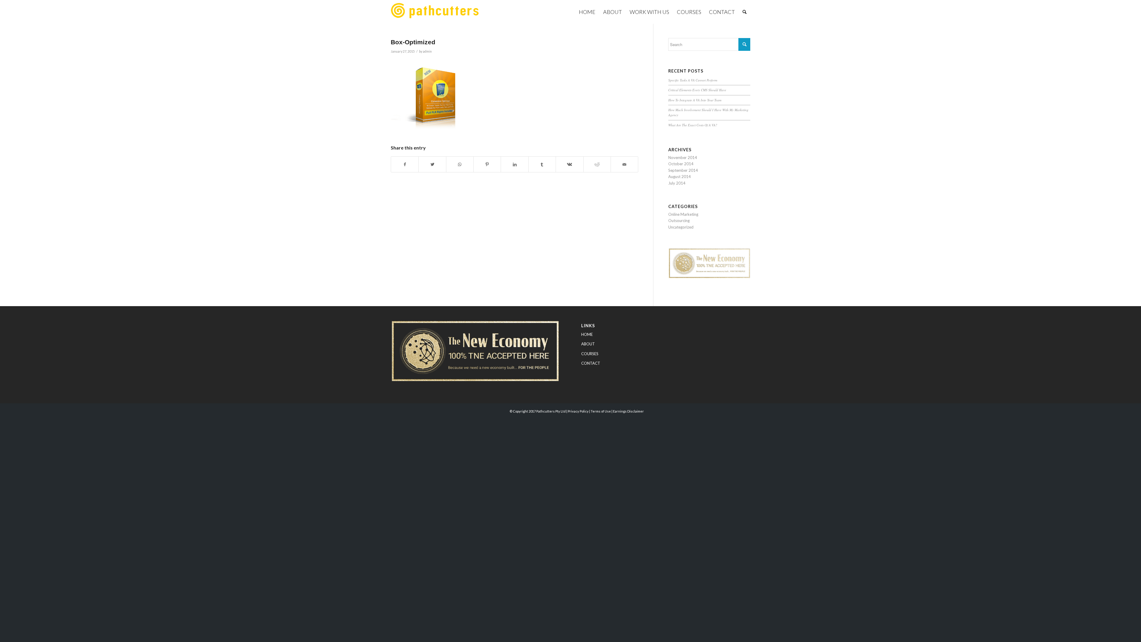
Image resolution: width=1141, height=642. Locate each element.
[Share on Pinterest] (487, 164)
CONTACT (590, 363)
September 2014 (683, 170)
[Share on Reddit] (597, 164)
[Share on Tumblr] (542, 164)
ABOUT (588, 344)
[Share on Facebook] (404, 164)
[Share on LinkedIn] (514, 164)
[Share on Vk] (569, 164)
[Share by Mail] (624, 164)
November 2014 (682, 157)
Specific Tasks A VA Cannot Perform (692, 80)
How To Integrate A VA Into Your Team (694, 100)
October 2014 (681, 163)
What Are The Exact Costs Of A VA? (692, 125)
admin (427, 51)
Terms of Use (601, 411)
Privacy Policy (578, 411)
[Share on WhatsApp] (459, 164)
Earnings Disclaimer (628, 411)
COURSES (589, 353)
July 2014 (676, 183)
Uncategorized (681, 227)
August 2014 (679, 176)
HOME (587, 334)
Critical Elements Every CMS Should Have (697, 90)
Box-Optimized (413, 42)
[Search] (744, 12)
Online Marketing (683, 214)
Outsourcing (679, 220)
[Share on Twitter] (432, 164)
